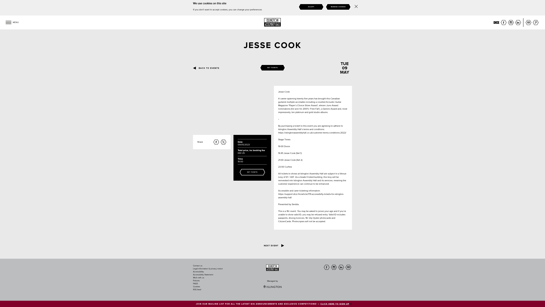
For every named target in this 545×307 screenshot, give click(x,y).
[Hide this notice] (356, 7)
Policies (196, 281)
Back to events (209, 68)
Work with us (198, 278)
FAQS (195, 284)
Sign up (528, 22)
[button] (8, 22)
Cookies (196, 287)
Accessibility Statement (203, 275)
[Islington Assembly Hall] (272, 22)
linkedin (518, 22)
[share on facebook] (216, 142)
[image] (272, 267)
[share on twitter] (223, 142)
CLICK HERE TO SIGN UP (334, 304)
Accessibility (198, 272)
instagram (511, 22)
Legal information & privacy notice (208, 269)
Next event (271, 246)
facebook (504, 22)
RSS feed (197, 290)
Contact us (197, 266)
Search (536, 22)
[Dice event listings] (496, 22)
